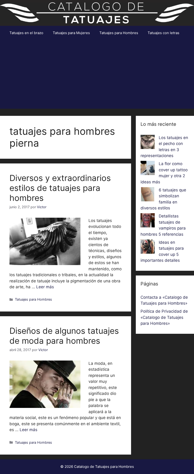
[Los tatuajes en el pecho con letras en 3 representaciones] (148, 143)
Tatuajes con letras (163, 33)
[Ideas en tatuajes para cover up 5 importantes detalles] (148, 247)
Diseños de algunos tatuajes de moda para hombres (64, 336)
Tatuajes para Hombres (118, 33)
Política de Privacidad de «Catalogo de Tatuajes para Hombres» (164, 317)
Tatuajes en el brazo (26, 33)
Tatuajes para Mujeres (71, 33)
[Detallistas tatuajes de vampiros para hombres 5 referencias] (148, 221)
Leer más (45, 286)
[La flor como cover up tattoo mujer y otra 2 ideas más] (148, 169)
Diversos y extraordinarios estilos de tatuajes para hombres (60, 188)
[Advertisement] (97, 75)
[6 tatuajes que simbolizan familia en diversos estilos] (148, 195)
